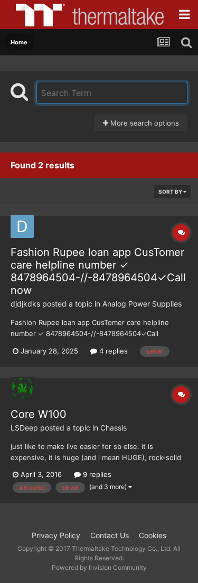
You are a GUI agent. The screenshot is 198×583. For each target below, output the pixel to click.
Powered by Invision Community (99, 567)
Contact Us (109, 535)
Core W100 (39, 414)
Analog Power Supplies (142, 303)
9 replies (96, 474)
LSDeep (24, 427)
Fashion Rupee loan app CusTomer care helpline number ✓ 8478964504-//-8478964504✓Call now (98, 271)
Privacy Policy (56, 535)
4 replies (112, 351)
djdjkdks (25, 303)
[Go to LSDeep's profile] (22, 388)
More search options (143, 123)
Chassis (113, 427)
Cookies (152, 535)
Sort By (170, 191)
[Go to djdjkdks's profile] (22, 226)
